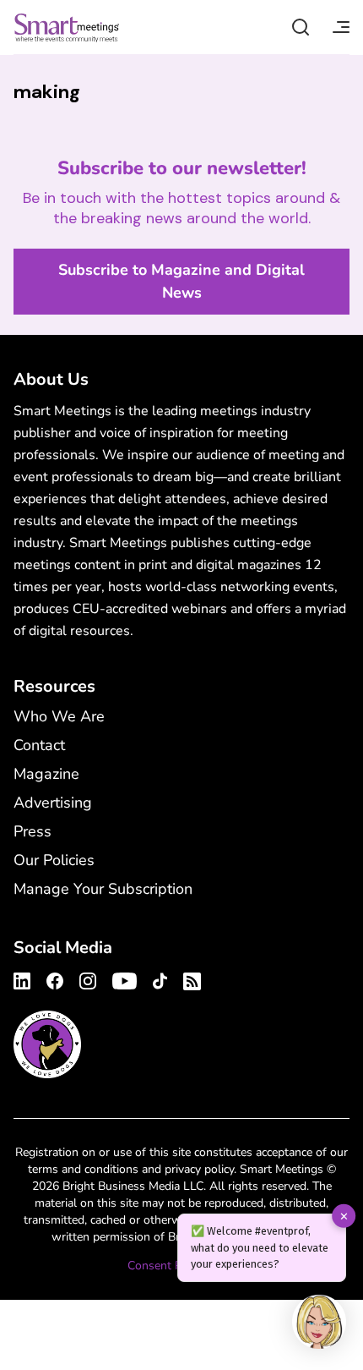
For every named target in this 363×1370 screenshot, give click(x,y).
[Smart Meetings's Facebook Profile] (54, 978)
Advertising (53, 802)
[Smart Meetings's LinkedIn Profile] (24, 978)
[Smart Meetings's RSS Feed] (189, 979)
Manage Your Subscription (103, 889)
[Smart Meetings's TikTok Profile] (160, 978)
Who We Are (59, 716)
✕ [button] (344, 1215)
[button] (319, 1324)
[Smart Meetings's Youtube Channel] (124, 978)
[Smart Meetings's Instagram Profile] (87, 978)
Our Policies (54, 860)
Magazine (46, 774)
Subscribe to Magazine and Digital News (181, 281)
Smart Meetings (67, 27)
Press (32, 831)
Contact (39, 745)
